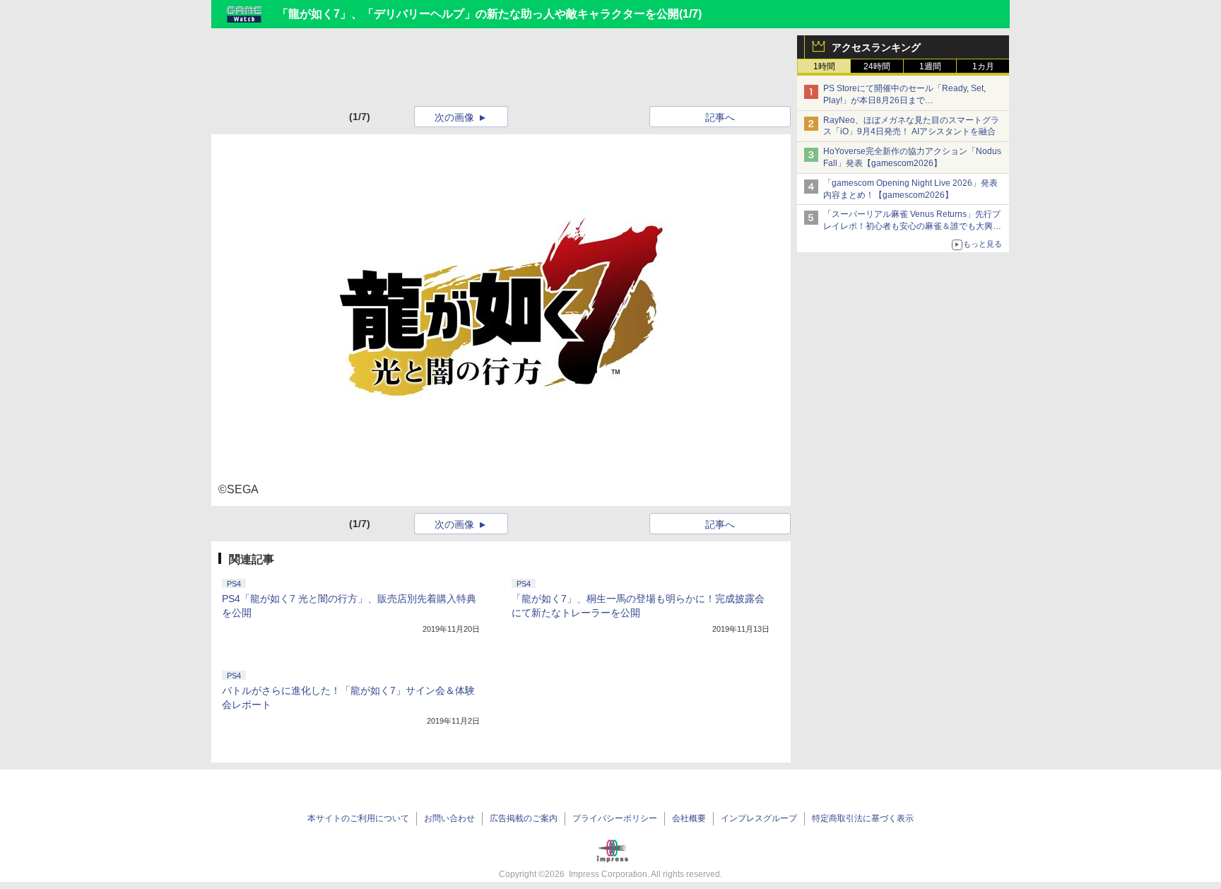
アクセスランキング (876, 47)
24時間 (876, 66)
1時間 (824, 66)
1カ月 (983, 66)
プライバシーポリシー (614, 818)
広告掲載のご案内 (524, 818)
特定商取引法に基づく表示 (863, 818)
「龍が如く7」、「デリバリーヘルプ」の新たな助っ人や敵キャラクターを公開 (478, 14)
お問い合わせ (449, 818)
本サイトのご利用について (358, 818)
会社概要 (689, 818)
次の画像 (454, 117)
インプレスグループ (759, 818)
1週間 (930, 66)
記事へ (720, 117)
